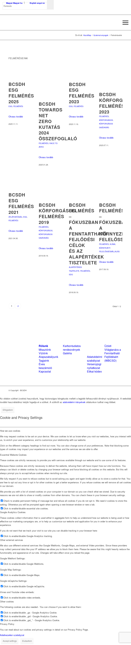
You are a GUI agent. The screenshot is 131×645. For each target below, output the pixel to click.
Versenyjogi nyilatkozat (94, 366)
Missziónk (45, 350)
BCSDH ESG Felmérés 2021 (21, 203)
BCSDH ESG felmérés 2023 (81, 93)
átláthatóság (15, 217)
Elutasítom (27, 640)
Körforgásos (106, 120)
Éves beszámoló (45, 366)
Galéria (67, 353)
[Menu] (123, 22)
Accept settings (10, 640)
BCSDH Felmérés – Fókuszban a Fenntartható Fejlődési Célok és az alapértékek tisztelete (88, 234)
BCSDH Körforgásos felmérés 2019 (57, 213)
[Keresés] (115, 22)
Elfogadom (8, 409)
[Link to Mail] (119, 390)
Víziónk (43, 353)
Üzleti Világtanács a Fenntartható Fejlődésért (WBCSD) (112, 353)
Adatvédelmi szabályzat (94, 358)
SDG (71, 274)
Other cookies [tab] (7, 601)
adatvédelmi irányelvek (74, 402)
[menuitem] (115, 22)
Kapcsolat (45, 371)
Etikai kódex (94, 371)
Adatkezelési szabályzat (12, 635)
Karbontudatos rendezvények (72, 347)
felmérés (18, 106)
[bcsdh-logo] (28, 22)
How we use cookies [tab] (10, 430)
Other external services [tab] (11, 540)
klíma (112, 244)
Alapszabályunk (48, 357)
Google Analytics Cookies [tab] (13, 512)
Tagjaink (44, 360)
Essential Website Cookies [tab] (13, 454)
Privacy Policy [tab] (7, 624)
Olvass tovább (16, 116)
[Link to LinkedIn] (114, 390)
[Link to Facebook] (109, 390)
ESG (10, 106)
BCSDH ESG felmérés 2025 (21, 92)
